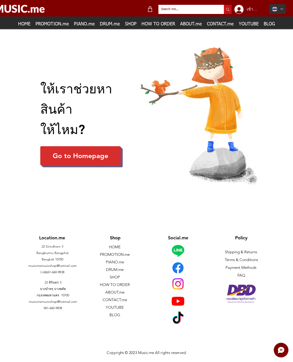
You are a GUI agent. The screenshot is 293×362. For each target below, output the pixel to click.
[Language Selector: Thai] (277, 9)
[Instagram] (178, 283)
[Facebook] (178, 267)
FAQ (241, 275)
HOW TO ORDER (115, 284)
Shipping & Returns (241, 252)
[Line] (178, 250)
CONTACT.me (115, 299)
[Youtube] (178, 301)
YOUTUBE (115, 307)
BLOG (114, 315)
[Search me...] (228, 9)
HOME (115, 247)
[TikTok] (178, 318)
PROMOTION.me (115, 254)
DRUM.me (115, 269)
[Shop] (150, 9)
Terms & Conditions (241, 259)
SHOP (115, 277)
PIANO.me (115, 262)
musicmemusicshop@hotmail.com (52, 266)
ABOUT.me (115, 292)
